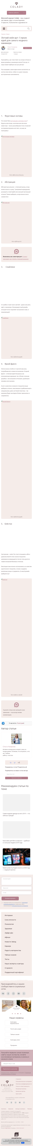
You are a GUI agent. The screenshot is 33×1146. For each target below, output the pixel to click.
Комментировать (10, 898)
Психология (9, 924)
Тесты (7, 959)
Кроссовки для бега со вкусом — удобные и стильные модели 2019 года (16, 841)
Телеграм (20, 723)
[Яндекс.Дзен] (24, 993)
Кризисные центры (20, 1091)
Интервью (9, 915)
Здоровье (8, 928)
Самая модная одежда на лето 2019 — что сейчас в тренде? (16, 814)
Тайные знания (10, 955)
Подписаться (27, 48)
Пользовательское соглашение (24, 1081)
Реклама (29, 1108)
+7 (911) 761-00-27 (20, 1128)
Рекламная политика (21, 1088)
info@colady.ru (7, 1128)
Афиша (7, 937)
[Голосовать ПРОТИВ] (15, 762)
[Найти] (29, 29)
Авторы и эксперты (20, 1108)
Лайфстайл (9, 933)
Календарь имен (15, 1040)
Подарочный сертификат (14, 972)
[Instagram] (13, 993)
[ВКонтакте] (3, 993)
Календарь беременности (14, 1022)
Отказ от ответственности (22, 1086)
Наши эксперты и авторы (14, 964)
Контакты (3, 1108)
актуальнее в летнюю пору (19, 121)
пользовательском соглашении (20, 905)
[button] (12, 1013)
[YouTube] (18, 993)
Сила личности (10, 920)
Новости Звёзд (10, 942)
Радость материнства (13, 950)
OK (23, 1142)
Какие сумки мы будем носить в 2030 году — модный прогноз (16, 869)
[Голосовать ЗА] (10, 762)
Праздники (13, 1045)
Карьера (8, 946)
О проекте (8, 968)
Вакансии (10, 1108)
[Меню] (4, 29)
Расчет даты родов (15, 1029)
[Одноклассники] (8, 993)
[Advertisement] (16, 94)
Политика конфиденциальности (24, 1084)
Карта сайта (19, 1093)
